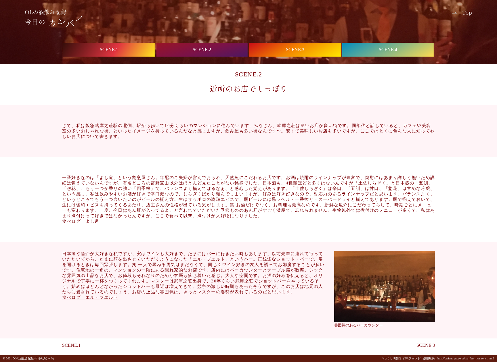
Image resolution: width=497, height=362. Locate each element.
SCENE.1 (71, 345)
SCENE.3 (425, 345)
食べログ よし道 (81, 221)
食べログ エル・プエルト (90, 297)
